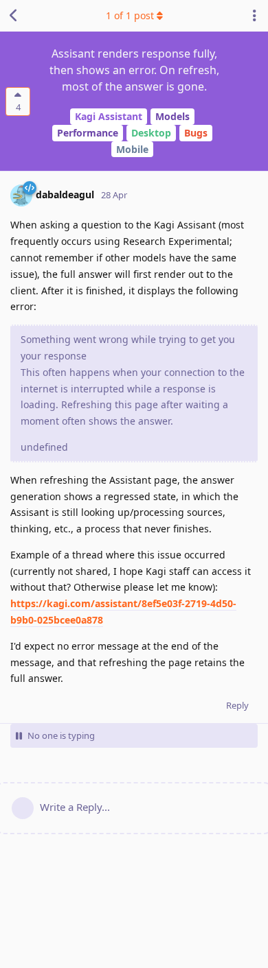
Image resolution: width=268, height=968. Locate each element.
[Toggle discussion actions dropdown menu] (254, 16)
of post (130, 15)
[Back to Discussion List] (13, 16)
